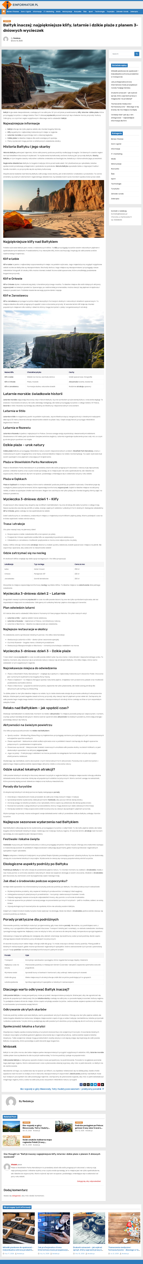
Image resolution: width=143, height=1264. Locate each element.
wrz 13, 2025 (27, 1131)
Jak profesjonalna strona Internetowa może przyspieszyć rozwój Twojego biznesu (124, 85)
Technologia (100, 11)
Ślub (85, 11)
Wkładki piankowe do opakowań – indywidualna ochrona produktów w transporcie (125, 74)
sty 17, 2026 (10, 1254)
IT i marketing (49, 11)
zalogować (16, 1196)
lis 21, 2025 (115, 1254)
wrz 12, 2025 (79, 1131)
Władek (14, 1164)
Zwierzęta (134, 11)
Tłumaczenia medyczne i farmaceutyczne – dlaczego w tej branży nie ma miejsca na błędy (125, 107)
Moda (58, 11)
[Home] (4, 11)
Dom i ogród (26, 11)
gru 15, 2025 (80, 1254)
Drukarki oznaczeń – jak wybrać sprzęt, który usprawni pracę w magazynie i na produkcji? (124, 96)
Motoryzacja (67, 11)
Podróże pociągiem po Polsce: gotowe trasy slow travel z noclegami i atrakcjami (89, 1128)
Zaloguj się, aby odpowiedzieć (89, 1181)
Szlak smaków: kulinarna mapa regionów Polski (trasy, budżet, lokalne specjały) (37, 1142)
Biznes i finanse (13, 11)
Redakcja (16, 38)
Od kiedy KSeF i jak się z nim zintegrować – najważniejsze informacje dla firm (122, 118)
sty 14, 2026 (45, 1254)
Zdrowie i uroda (122, 11)
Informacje (37, 11)
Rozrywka (77, 11)
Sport (91, 11)
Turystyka (110, 11)
